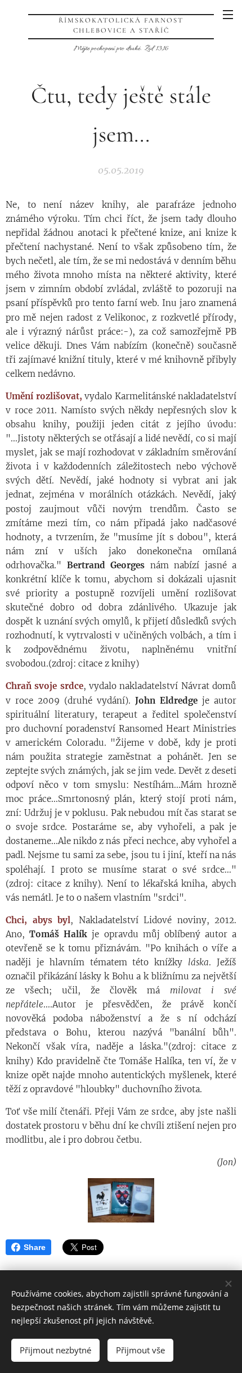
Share (35, 1247)
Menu (228, 14)
